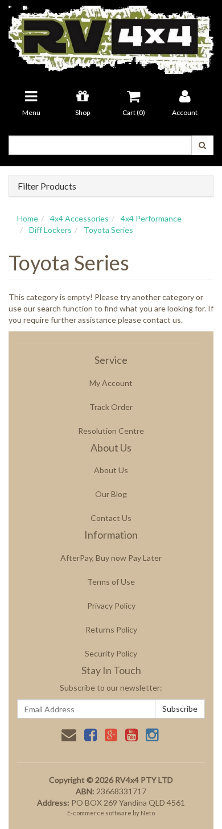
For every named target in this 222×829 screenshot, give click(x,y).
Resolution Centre (111, 431)
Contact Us (111, 518)
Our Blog (111, 494)
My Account (111, 383)
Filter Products (47, 186)
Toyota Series (108, 230)
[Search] (202, 145)
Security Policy (111, 653)
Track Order (111, 407)
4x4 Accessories (79, 218)
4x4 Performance (151, 218)
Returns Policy (111, 629)
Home (27, 218)
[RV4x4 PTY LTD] (111, 36)
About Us (111, 470)
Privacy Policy (111, 605)
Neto (148, 812)
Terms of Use (111, 581)
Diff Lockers (50, 230)
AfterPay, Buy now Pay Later (111, 558)
